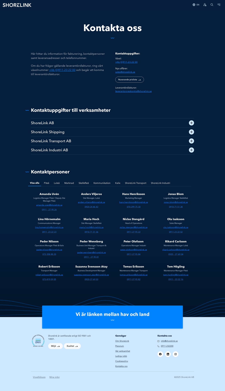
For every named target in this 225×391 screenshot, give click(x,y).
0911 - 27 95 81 (91, 257)
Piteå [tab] (46, 182)
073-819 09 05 (49, 279)
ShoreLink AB (42, 123)
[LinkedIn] (168, 354)
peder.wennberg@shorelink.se (91, 252)
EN (198, 5)
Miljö (53, 346)
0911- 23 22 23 (49, 232)
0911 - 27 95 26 (49, 209)
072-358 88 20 (49, 254)
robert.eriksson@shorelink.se (49, 274)
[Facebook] (160, 354)
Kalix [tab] (117, 182)
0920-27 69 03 (91, 279)
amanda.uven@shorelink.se (49, 205)
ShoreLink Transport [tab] (135, 182)
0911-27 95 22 (133, 232)
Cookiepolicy (121, 361)
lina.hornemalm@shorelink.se (49, 227)
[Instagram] (175, 354)
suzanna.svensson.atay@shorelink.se (91, 274)
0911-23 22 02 (176, 232)
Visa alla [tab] (34, 182)
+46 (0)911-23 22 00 (62, 70)
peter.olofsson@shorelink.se (133, 249)
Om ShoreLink (122, 341)
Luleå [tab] (57, 182)
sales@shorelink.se (125, 71)
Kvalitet (70, 346)
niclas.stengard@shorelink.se (133, 227)
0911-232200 (167, 346)
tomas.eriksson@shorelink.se (133, 274)
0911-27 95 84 (133, 254)
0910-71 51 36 (91, 232)
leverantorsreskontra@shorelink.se (133, 91)
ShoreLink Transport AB (51, 141)
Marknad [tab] (69, 182)
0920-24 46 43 (91, 206)
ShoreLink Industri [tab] (160, 182)
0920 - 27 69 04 (175, 254)
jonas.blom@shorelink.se (176, 202)
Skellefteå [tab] (84, 182)
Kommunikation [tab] (102, 182)
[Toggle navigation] (219, 5)
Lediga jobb (121, 356)
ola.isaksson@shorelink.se (175, 227)
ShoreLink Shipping (47, 132)
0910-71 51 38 (176, 206)
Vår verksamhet (122, 351)
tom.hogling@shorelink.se (175, 274)
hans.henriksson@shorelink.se (133, 202)
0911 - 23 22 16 (175, 279)
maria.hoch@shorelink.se (91, 227)
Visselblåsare (39, 377)
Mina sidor (54, 377)
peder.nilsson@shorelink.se (49, 249)
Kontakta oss (121, 366)
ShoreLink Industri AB (49, 150)
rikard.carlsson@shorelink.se (175, 249)
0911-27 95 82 (133, 279)
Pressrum (119, 346)
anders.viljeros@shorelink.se (91, 202)
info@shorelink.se (169, 341)
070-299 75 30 (133, 206)
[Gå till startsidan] (17, 5)
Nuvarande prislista (127, 79)
